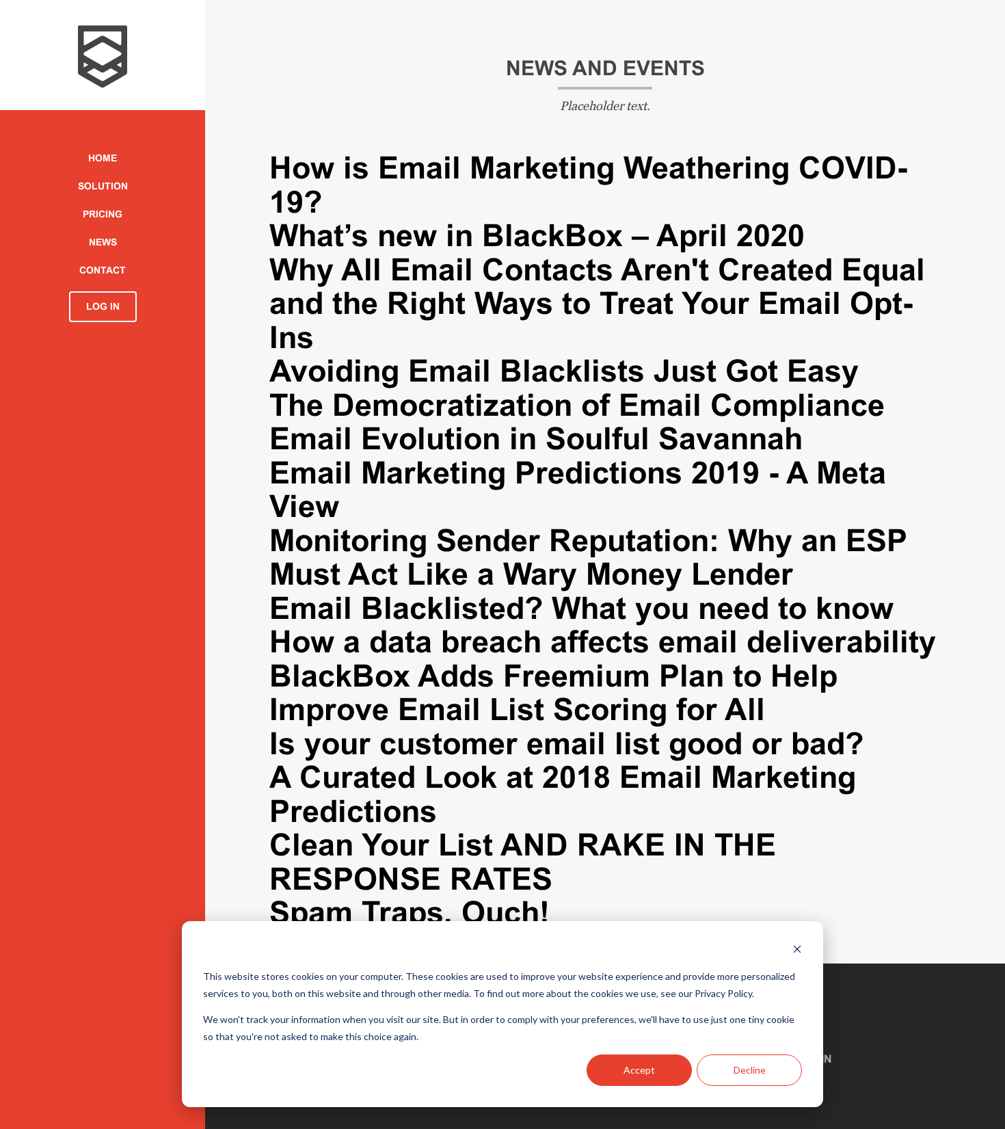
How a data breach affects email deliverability (602, 641)
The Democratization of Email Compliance (577, 405)
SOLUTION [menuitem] (103, 186)
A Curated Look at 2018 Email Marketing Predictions (562, 794)
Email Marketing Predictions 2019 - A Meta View (577, 489)
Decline (750, 1070)
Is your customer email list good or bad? (566, 743)
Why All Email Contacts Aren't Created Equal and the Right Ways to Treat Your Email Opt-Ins (597, 303)
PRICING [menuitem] (102, 214)
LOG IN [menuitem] (103, 306)
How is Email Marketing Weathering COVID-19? (588, 185)
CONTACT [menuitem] (102, 270)
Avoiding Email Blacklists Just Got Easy (564, 371)
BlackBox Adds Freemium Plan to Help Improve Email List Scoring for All (553, 693)
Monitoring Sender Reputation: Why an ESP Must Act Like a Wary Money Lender (588, 557)
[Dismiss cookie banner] (797, 950)
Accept (639, 1070)
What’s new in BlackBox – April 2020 (537, 235)
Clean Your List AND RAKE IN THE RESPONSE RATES (522, 861)
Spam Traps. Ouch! (409, 912)
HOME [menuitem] (102, 157)
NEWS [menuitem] (103, 242)
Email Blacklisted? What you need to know (581, 608)
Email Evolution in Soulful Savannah (536, 438)
